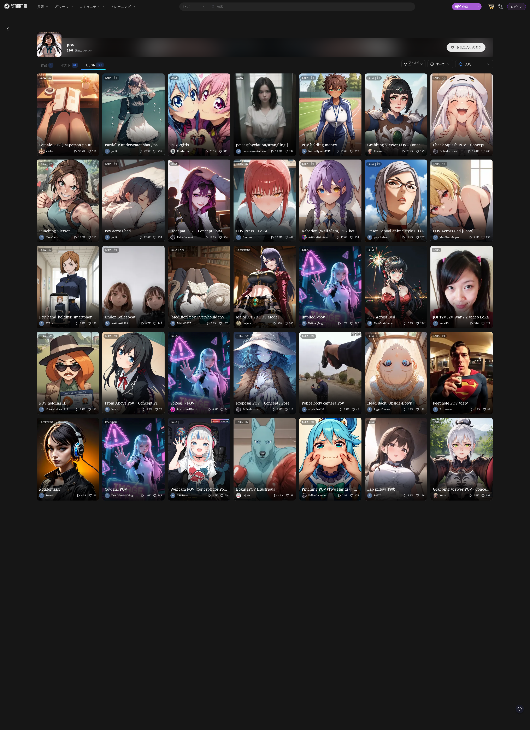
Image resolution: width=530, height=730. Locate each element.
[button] (440, 64)
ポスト (66, 65)
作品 (44, 65)
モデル (90, 65)
